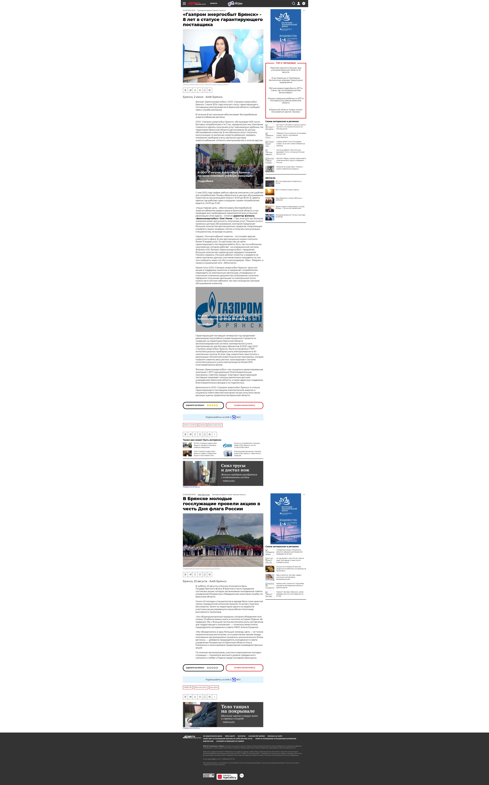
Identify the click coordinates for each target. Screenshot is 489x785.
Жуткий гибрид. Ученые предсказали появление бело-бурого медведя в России (291, 160)
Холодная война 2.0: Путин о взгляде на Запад (290, 216)
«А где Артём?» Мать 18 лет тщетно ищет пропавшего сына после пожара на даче (290, 560)
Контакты (242, 736)
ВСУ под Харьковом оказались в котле (288, 182)
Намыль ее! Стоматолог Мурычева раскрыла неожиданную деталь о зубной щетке (290, 585)
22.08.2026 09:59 (189, 495)
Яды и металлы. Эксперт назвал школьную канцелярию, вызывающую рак (288, 577)
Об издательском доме (212, 736)
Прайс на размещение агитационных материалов (275, 739)
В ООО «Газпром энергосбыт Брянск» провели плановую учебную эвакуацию (225, 174)
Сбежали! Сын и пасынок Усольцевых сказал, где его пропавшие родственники (291, 135)
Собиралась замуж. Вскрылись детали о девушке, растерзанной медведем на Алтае (289, 552)
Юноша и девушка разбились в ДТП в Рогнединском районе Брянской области (286, 100)
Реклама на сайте (275, 736)
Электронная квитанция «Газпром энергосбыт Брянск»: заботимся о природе (247, 453)
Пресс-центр (230, 736)
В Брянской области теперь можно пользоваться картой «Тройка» (285, 111)
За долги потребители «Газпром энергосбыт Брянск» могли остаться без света (229, 317)
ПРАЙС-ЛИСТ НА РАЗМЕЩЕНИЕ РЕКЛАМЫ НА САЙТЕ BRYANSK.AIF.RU (227, 739)
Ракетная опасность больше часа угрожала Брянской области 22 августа (285, 70)
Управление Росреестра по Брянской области (201, 568)
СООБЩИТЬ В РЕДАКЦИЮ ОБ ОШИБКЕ (230, 741)
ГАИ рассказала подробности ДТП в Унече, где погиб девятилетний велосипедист (286, 90)
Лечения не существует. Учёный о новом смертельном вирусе (289, 168)
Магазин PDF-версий (256, 736)
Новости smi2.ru (191, 487)
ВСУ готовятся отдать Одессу (287, 190)
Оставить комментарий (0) (244, 405)
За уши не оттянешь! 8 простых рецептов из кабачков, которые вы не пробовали (291, 569)
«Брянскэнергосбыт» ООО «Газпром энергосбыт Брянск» (206, 84)
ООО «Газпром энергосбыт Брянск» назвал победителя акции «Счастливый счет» (205, 453)
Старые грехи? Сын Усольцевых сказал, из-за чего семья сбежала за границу (290, 144)
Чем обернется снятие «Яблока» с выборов (289, 199)
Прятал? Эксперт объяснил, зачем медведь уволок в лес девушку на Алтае (289, 594)
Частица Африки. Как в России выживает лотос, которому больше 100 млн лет (290, 152)
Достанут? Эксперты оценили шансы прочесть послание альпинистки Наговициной (291, 127)
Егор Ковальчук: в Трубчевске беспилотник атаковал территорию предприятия (286, 80)
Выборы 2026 (208, 741)
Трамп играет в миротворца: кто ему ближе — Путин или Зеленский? (290, 207)
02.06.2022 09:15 (189, 10)
